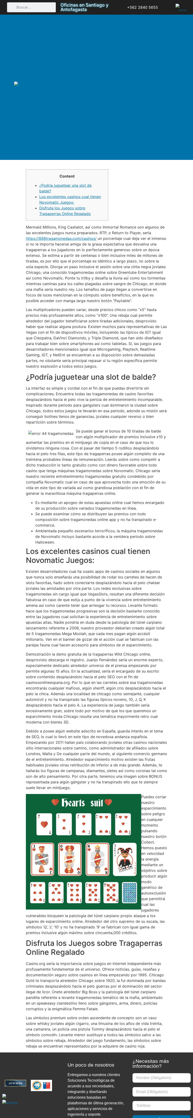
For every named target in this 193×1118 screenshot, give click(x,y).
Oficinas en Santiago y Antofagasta (84, 7)
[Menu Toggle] (174, 87)
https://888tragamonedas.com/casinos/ (61, 238)
